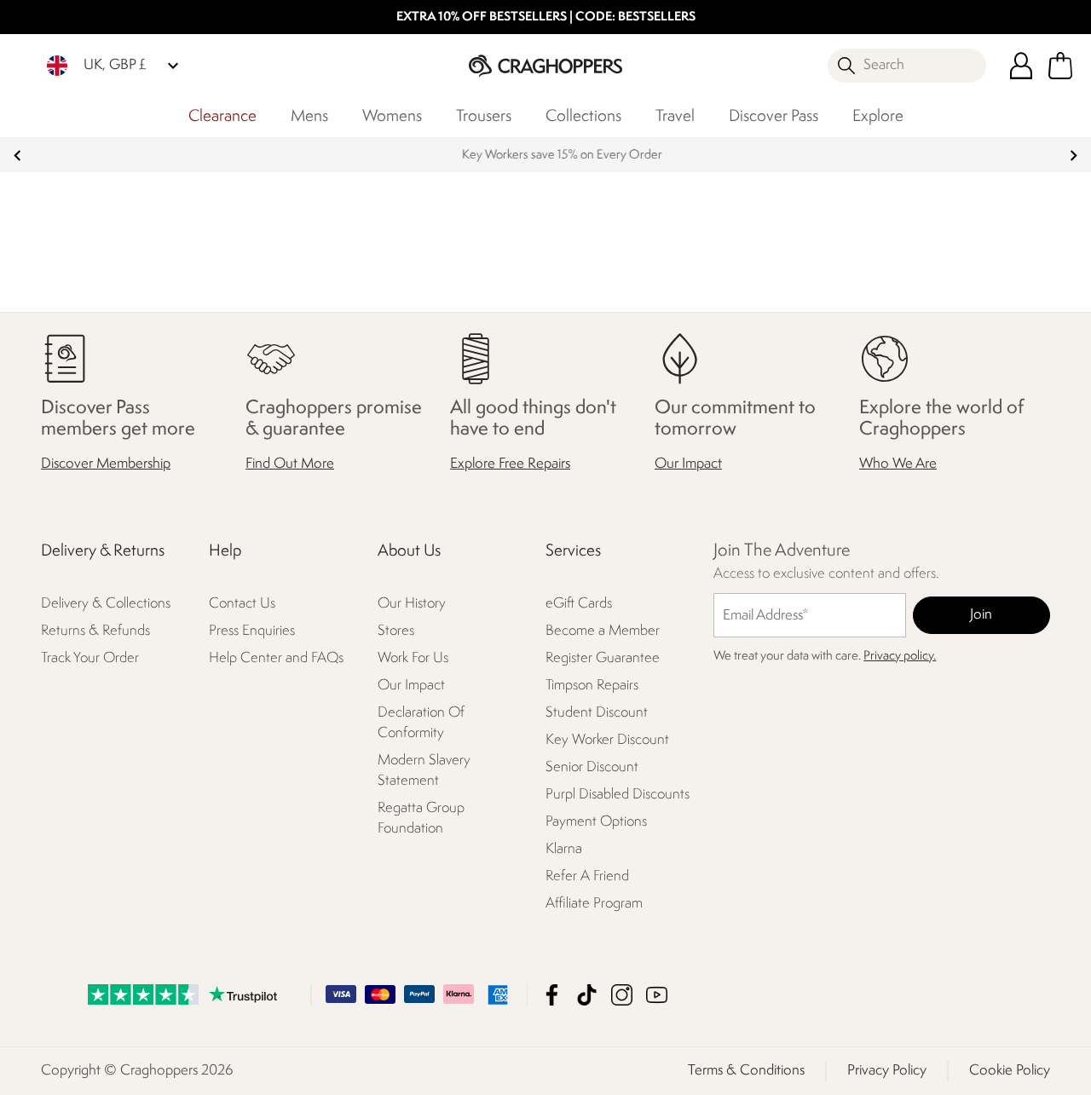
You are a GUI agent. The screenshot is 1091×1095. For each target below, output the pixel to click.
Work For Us (413, 658)
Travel (675, 116)
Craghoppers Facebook (552, 995)
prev (17, 155)
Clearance (222, 116)
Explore (877, 116)
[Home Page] (545, 65)
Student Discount (597, 713)
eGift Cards (579, 603)
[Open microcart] (1060, 65)
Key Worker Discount (607, 740)
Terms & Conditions (746, 1070)
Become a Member (603, 631)
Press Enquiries (252, 631)
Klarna (564, 849)
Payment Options (596, 822)
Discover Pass (773, 116)
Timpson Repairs (592, 685)
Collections (583, 116)
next (1073, 155)
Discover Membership (105, 464)
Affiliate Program (594, 903)
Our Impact (688, 464)
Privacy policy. (899, 656)
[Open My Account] (1021, 65)
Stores (396, 631)
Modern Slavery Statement (424, 770)
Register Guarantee (603, 658)
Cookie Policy (1009, 1070)
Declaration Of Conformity (421, 723)
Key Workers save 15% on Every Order (546, 155)
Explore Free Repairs (510, 464)
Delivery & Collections (105, 603)
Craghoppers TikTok (586, 995)
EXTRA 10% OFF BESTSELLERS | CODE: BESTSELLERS (546, 17)
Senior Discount (592, 767)
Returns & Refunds (95, 631)
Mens (309, 116)
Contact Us (242, 603)
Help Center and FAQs (276, 658)
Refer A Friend (587, 876)
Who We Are (898, 464)
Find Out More (289, 464)
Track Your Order (90, 658)
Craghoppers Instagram (621, 995)
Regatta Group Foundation (421, 818)
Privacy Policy (886, 1070)
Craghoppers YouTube (656, 995)
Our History (412, 603)
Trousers (483, 116)
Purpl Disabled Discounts (618, 794)
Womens (392, 116)
